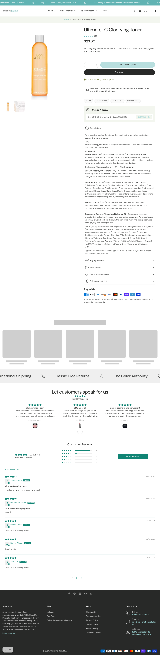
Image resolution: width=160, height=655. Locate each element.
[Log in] (140, 10)
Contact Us (91, 612)
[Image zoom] (39, 63)
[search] (135, 10)
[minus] (86, 64)
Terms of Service (93, 616)
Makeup (50, 612)
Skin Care (51, 616)
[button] (127, 65)
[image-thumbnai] (7, 106)
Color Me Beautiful (58, 651)
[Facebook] (69, 593)
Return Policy (92, 620)
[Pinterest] (74, 593)
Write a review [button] (132, 456)
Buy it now (119, 72)
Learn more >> (8, 633)
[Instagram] (80, 593)
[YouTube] (85, 593)
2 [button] (76, 578)
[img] (80, 396)
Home (66, 19)
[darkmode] (154, 10)
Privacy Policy (92, 628)
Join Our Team (92, 624)
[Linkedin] (91, 593)
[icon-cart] (145, 10)
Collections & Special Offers (59, 620)
